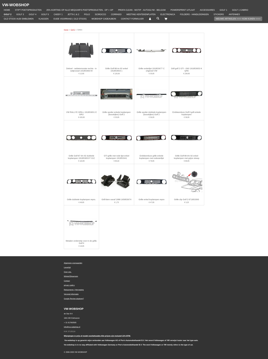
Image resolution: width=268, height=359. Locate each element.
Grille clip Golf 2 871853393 (186, 199)
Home (66, 30)
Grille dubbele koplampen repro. (81, 199)
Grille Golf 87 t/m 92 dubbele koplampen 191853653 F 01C (81, 157)
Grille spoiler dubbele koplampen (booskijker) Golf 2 (151, 113)
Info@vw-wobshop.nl (72, 327)
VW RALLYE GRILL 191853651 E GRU (81, 113)
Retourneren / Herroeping (74, 290)
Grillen (79, 30)
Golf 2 (73, 30)
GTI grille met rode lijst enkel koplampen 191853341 (116, 157)
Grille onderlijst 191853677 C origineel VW (152, 69)
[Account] (150, 19)
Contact (67, 281)
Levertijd (67, 267)
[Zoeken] (158, 18)
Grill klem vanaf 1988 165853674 (116, 199)
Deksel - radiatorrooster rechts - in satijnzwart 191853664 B (81, 69)
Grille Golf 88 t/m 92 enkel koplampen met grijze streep (186, 157)
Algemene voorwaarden (73, 263)
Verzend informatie (71, 294)
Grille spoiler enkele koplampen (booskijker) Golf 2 (116, 113)
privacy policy (69, 285)
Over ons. (68, 272)
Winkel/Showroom (71, 276)
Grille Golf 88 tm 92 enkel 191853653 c (116, 69)
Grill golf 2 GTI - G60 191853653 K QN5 (186, 69)
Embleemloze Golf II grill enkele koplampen (186, 113)
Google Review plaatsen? (74, 299)
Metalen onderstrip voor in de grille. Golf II (81, 242)
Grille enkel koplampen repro (151, 199)
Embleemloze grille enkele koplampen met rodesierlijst (151, 157)
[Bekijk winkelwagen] (166, 19)
